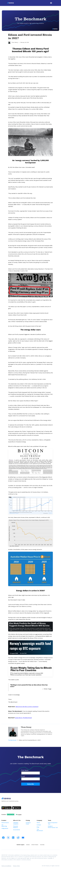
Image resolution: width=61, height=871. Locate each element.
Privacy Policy (16, 865)
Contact (39, 825)
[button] (51, 3)
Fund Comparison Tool (52, 823)
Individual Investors (15, 823)
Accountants (16, 829)
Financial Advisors (15, 827)
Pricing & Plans (28, 823)
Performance (5, 822)
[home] (10, 3)
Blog (38, 827)
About (38, 822)
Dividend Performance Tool (53, 827)
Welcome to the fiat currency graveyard (26, 706)
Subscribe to (23, 717)
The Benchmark (12, 740)
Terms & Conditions (6, 865)
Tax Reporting (4, 825)
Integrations (4, 828)
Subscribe (30, 784)
